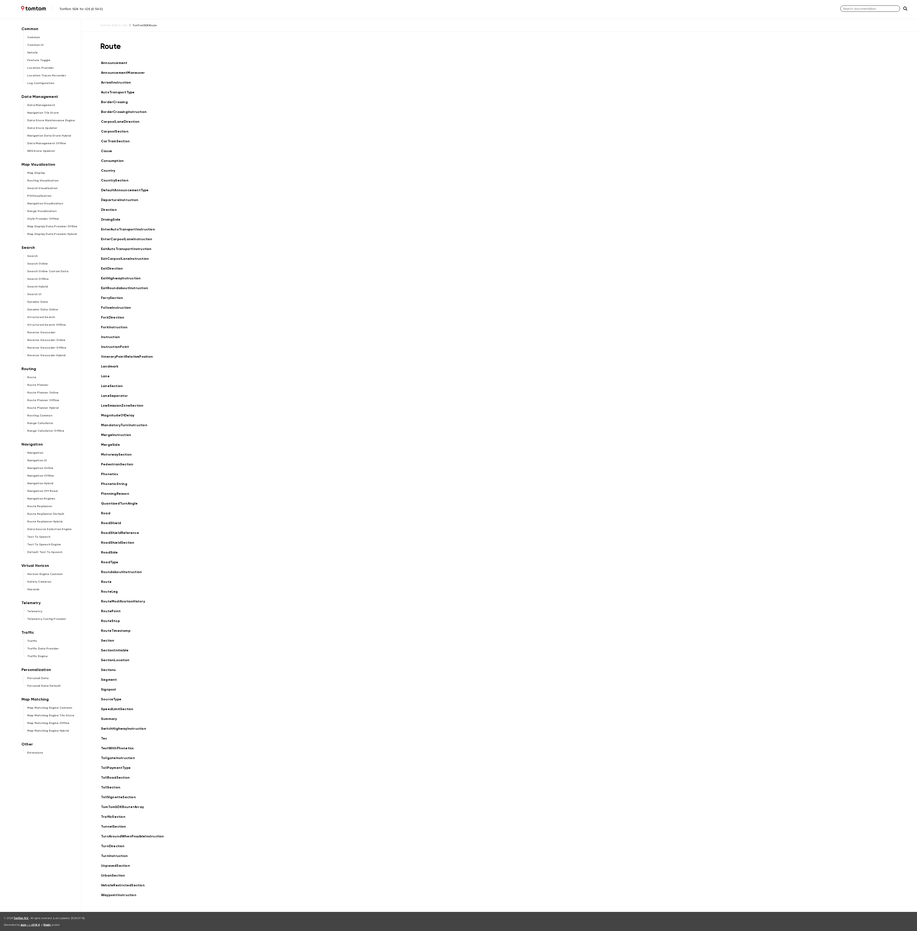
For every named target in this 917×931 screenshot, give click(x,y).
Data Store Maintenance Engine (51, 120)
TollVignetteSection (120, 797)
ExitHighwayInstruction (123, 278)
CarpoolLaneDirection (122, 122)
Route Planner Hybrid (43, 408)
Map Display (36, 173)
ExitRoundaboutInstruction (126, 288)
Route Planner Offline (43, 400)
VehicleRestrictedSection (125, 885)
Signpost (110, 689)
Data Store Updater (42, 128)
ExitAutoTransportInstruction (128, 249)
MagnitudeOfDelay (119, 415)
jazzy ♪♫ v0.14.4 (30, 925)
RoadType (111, 562)
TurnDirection (115, 846)
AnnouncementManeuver (125, 73)
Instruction (112, 337)
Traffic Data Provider (43, 648)
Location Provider (40, 67)
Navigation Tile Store (43, 112)
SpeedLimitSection (119, 709)
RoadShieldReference (122, 533)
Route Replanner (39, 506)
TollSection (112, 787)
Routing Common (39, 415)
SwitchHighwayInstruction (125, 729)
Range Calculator (40, 423)
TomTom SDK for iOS (113, 25)
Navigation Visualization (45, 203)
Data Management (41, 105)
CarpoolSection (116, 131)
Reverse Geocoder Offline (46, 347)
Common (33, 37)
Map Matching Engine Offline (48, 723)
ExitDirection (114, 268)
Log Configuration (40, 83)
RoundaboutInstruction (123, 572)
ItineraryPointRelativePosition (129, 357)
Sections (110, 670)
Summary (111, 719)
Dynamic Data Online (42, 309)
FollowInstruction (118, 308)
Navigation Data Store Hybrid (49, 135)
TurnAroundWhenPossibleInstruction (134, 836)
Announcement (116, 63)
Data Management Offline (46, 143)
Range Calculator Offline (45, 430)
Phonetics (111, 474)
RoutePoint (113, 611)
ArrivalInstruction (118, 82)
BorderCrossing (116, 102)
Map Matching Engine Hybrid (48, 730)
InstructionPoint (117, 347)
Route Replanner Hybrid (44, 521)
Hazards (33, 589)
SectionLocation (117, 660)
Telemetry (34, 611)
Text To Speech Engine (44, 544)
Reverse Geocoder (41, 332)
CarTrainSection (117, 141)
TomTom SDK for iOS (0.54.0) (81, 8)
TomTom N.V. (21, 918)
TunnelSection (115, 827)
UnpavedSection (117, 866)
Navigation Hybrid (40, 483)
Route (31, 377)
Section (109, 640)
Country (110, 171)
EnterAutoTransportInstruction (130, 229)
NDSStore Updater (41, 151)
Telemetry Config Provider (46, 619)
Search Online (37, 263)
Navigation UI (37, 460)
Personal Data (38, 678)
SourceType (113, 699)
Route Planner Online (43, 392)
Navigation (35, 452)
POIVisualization (39, 195)
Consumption (114, 161)
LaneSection (114, 386)
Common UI (35, 45)
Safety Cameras (39, 581)
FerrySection (114, 298)
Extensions (35, 752)
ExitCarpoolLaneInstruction (127, 259)
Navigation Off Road (42, 491)
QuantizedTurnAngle (121, 503)
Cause (108, 151)
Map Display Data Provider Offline (52, 226)
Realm (47, 925)
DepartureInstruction (121, 200)
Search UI (34, 294)
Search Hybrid (37, 286)
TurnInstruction (116, 856)
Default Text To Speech (44, 552)
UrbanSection (115, 875)
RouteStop (112, 621)
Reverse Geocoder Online (46, 340)
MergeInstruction (118, 435)
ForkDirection (114, 317)
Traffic (32, 641)
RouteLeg (111, 592)
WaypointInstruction (120, 895)
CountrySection (116, 180)
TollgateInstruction (120, 758)
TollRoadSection (117, 778)
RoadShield (113, 523)
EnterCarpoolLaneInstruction (128, 239)
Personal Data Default (44, 685)
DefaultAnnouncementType (127, 190)
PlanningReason (117, 494)
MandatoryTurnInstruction (126, 425)
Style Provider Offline (43, 218)
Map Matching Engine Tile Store (50, 715)
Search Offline (38, 279)
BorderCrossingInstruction (126, 112)
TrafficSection (115, 817)
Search (32, 256)
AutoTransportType (119, 92)
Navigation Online (40, 468)
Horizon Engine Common (45, 574)
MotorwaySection (118, 454)
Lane (107, 376)
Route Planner (37, 385)
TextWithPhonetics (119, 748)
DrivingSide (112, 220)
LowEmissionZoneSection (124, 406)
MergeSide (112, 445)
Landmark (112, 366)
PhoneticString (116, 484)
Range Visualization (42, 211)
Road (107, 513)
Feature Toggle (38, 60)
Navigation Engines (41, 498)
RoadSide (111, 552)
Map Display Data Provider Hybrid (52, 234)
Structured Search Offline (46, 324)
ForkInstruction (116, 327)
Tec (106, 738)
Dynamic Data (37, 301)
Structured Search (41, 317)
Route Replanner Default (45, 514)
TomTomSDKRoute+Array (124, 807)
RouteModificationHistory (125, 601)
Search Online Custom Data (47, 271)
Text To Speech (38, 536)
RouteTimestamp (117, 631)
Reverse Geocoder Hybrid (46, 355)
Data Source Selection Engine (49, 529)
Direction (111, 210)
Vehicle (32, 52)
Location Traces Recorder (46, 75)
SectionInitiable (116, 650)
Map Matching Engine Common (49, 707)
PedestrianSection (119, 464)
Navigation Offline (40, 475)
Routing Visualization (43, 180)
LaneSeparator (116, 396)
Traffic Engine (37, 656)
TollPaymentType (118, 768)
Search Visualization (42, 188)
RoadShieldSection (119, 543)
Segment (111, 680)
